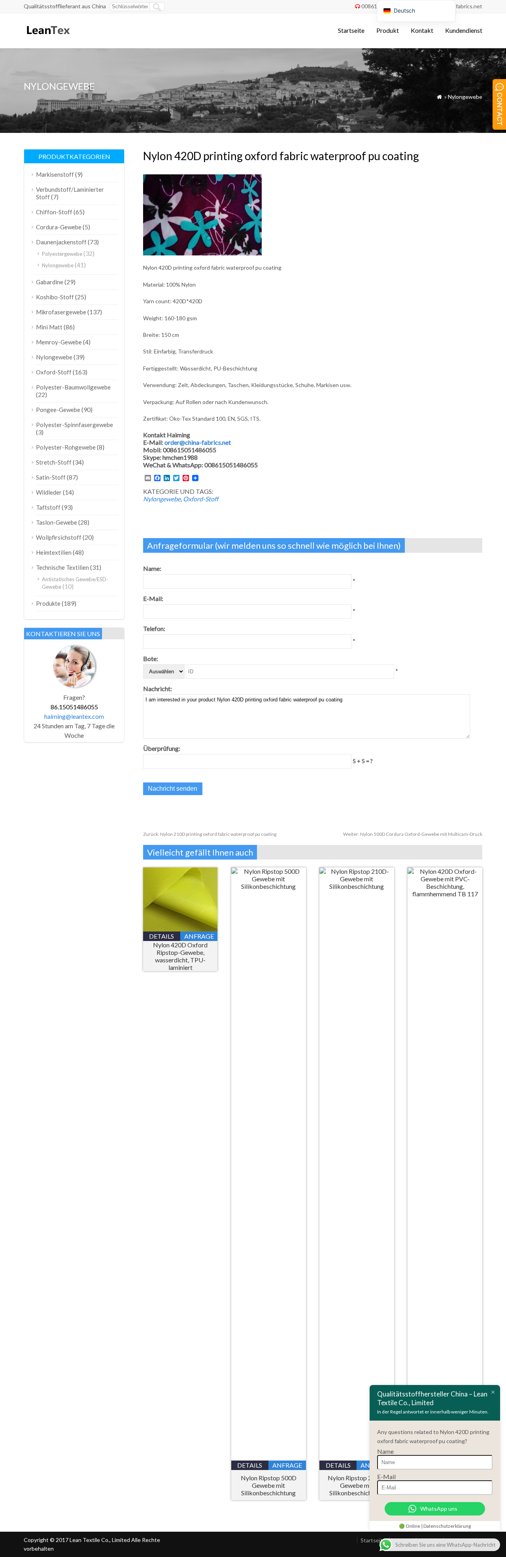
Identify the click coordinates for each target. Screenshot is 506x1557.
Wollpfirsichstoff (58, 537)
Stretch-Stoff (54, 462)
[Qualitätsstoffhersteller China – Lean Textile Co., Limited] (48, 38)
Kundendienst (463, 30)
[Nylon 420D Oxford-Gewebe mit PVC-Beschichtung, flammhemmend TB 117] (445, 894)
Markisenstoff (55, 174)
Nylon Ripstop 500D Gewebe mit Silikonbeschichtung (268, 1485)
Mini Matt (49, 327)
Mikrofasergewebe (61, 312)
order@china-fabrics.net (197, 442)
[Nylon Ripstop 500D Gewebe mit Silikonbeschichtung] (268, 886)
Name (385, 1451)
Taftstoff (48, 507)
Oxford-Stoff (200, 499)
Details (161, 936)
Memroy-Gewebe (59, 342)
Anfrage (199, 936)
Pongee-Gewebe (58, 409)
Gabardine (49, 281)
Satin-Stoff (51, 477)
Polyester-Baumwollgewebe (73, 387)
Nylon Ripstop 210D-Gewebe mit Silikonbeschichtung (357, 1485)
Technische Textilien (62, 567)
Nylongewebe (465, 96)
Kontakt (422, 30)
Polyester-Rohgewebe (66, 447)
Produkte (48, 603)
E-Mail (386, 1476)
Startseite (351, 30)
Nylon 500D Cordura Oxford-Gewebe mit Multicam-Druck (412, 834)
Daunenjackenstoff (61, 242)
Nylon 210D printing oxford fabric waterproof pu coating (209, 834)
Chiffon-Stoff (54, 211)
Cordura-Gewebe (58, 227)
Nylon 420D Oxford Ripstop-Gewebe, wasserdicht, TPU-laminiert (180, 956)
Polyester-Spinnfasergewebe (74, 424)
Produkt (387, 30)
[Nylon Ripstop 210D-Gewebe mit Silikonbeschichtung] (356, 886)
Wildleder (49, 492)
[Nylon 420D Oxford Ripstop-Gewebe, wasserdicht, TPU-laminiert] (180, 929)
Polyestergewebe (62, 254)
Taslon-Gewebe (56, 522)
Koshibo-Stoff (55, 296)
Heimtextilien (54, 552)
